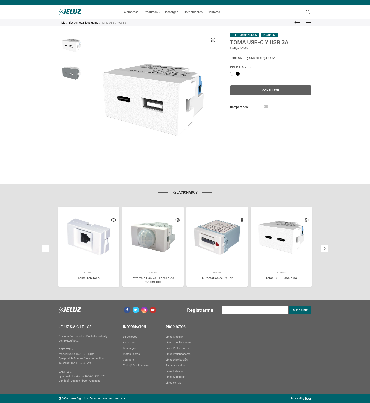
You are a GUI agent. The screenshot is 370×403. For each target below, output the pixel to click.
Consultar (270, 90)
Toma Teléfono (89, 278)
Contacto (214, 12)
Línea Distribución (177, 359)
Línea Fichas (173, 382)
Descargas (171, 12)
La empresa (130, 12)
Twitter (136, 310)
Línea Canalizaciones (178, 342)
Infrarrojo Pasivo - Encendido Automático (153, 280)
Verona (88, 273)
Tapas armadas (175, 365)
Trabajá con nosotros (136, 365)
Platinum (281, 273)
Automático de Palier (217, 278)
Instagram (144, 310)
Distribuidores (193, 12)
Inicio (62, 22)
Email (266, 107)
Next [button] (209, 100)
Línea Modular (174, 336)
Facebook (127, 310)
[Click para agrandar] (213, 40)
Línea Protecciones (177, 348)
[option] (153, 100)
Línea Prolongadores (178, 353)
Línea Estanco (174, 371)
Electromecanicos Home (83, 22)
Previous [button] (98, 100)
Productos (151, 12)
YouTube (153, 310)
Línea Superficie (175, 376)
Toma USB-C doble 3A (281, 278)
